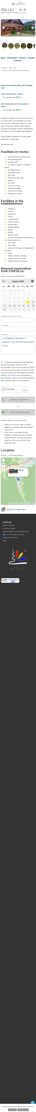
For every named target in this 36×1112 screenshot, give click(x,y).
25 (10, 306)
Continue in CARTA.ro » (20, 400)
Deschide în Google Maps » (16, 509)
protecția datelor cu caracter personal (16, 531)
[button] (18, 479)
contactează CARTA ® (10, 538)
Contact (31, 58)
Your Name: (5, 325)
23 (33, 302)
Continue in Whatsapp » (20, 412)
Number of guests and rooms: (11, 316)
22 (28, 302)
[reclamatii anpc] (10, 582)
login (4, 541)
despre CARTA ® (9, 525)
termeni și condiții (9, 528)
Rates (3, 58)
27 (19, 306)
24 (5, 306)
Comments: (5, 334)
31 (5, 309)
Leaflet (12, 503)
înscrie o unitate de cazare (14, 534)
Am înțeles (12, 1110)
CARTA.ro (7, 522)
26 (14, 306)
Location (17, 60)
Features (22, 58)
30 (33, 306)
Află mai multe (23, 1110)
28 (23, 306)
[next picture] (32, 29)
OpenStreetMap (24, 503)
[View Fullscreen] (3, 460)
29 (28, 306)
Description (12, 58)
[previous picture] (3, 29)
